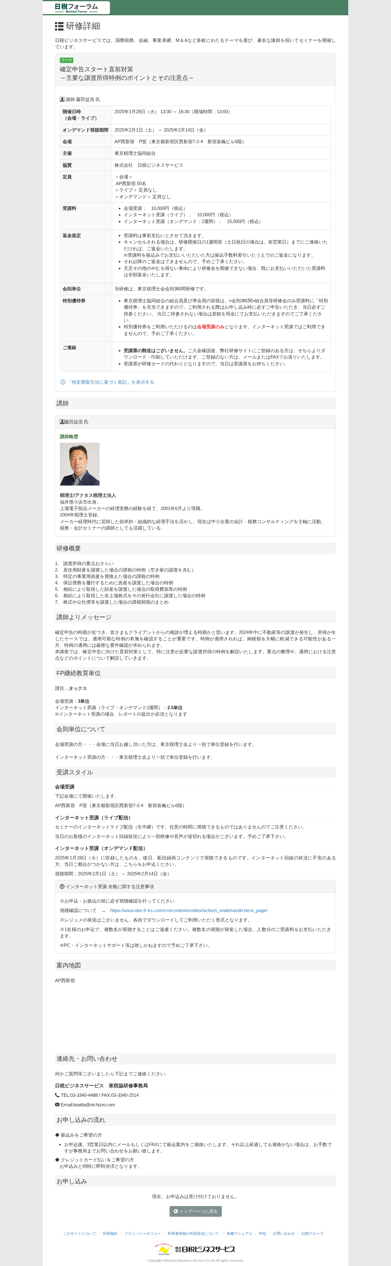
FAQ (262, 1233)
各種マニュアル (239, 1233)
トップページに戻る (198, 1211)
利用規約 (110, 1233)
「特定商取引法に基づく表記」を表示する (110, 382)
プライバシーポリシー (142, 1233)
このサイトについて (79, 1233)
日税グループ (312, 1233)
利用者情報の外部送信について (194, 1233)
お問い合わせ (284, 1233)
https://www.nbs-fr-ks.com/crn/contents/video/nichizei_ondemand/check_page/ (188, 910)
